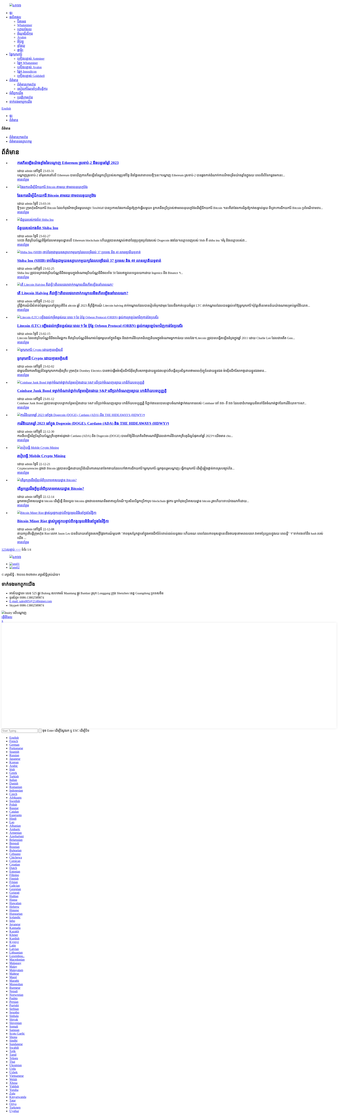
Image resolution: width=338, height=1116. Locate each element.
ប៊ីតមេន (21, 21)
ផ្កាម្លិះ (20, 50)
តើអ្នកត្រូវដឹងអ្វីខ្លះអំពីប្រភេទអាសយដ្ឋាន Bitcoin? (50, 488)
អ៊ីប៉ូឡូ (20, 41)
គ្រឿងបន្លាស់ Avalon (29, 67)
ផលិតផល (15, 17)
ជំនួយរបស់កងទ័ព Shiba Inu (37, 228)
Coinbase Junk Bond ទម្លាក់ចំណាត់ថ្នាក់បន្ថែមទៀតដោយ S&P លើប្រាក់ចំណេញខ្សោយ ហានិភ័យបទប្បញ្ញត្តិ (92, 391)
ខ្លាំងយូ (21, 45)
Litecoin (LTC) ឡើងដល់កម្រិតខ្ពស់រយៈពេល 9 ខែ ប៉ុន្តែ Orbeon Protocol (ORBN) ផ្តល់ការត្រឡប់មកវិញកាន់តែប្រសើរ (99, 326)
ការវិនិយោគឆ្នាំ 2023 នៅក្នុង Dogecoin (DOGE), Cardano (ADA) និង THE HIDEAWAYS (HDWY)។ (93, 423)
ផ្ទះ (11, 12)
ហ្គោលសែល (24, 29)
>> (19, 549)
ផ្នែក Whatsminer (27, 63)
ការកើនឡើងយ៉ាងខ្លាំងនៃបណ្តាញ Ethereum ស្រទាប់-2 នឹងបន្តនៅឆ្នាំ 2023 (68, 163)
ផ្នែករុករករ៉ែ (15, 54)
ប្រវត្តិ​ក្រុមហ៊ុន (25, 97)
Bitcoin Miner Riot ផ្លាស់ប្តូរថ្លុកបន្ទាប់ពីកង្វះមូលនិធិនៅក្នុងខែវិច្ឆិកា (63, 521)
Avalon (21, 37)
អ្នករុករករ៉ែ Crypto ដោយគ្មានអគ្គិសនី (42, 358)
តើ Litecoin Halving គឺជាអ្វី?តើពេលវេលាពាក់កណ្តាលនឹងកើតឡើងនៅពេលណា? (72, 293)
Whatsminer (24, 25)
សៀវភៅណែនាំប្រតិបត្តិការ (32, 88)
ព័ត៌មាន (13, 80)
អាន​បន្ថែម (23, 179)
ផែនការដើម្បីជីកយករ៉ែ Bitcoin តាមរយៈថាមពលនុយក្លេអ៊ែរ (56, 195)
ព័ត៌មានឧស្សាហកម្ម (20, 141)
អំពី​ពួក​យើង (16, 93)
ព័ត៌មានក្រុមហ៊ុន (26, 84)
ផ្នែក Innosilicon (27, 71)
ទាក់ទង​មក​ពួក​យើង (20, 101)
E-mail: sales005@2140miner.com (30, 601)
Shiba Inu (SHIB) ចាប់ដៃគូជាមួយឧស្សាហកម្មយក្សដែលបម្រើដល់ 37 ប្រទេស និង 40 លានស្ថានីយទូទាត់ (89, 261)
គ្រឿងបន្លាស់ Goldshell (31, 75)
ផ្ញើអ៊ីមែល (7, 617)
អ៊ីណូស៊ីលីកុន (25, 33)
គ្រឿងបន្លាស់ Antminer (30, 58)
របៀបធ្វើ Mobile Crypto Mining (41, 456)
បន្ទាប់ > (12, 549)
